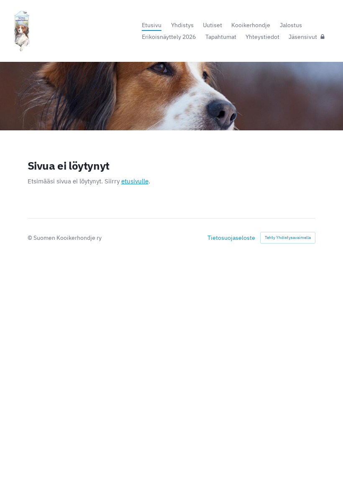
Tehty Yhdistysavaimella (288, 237)
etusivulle (134, 181)
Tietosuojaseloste (231, 238)
